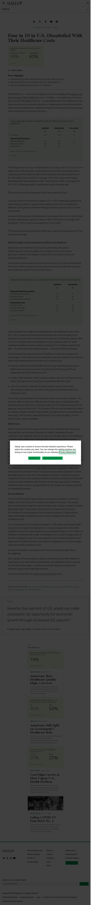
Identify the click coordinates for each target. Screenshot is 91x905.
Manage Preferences (52, 458)
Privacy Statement (67, 452)
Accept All (34, 458)
